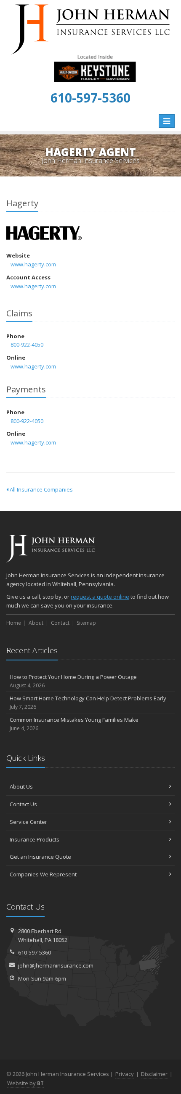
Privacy (124, 1074)
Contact (60, 622)
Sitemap (86, 622)
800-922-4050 (27, 344)
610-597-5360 (34, 952)
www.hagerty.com (33, 264)
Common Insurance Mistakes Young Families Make (74, 724)
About (36, 622)
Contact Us (23, 804)
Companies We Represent (43, 874)
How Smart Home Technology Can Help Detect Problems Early (88, 702)
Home (13, 622)
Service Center (28, 822)
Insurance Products (34, 839)
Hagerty (44, 233)
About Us (21, 786)
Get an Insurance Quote (40, 856)
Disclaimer (154, 1074)
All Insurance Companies (40, 489)
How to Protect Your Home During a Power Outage (73, 681)
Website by (25, 1083)
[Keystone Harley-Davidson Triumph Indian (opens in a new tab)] (95, 67)
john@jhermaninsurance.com (55, 965)
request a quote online (100, 596)
